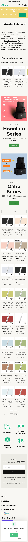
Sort (15, 211)
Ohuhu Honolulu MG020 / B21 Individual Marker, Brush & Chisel (7, 401)
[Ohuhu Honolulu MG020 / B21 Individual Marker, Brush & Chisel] (7, 392)
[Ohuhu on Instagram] (5, 518)
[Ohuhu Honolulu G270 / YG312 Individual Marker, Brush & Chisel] (21, 343)
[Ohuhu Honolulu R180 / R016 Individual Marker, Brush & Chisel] (7, 319)
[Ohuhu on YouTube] (15, 518)
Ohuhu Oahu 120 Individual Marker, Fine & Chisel (20, 279)
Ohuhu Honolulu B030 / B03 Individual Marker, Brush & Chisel (7, 352)
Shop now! (22, 15)
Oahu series (8, 39)
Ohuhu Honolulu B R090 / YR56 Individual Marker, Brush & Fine (7, 255)
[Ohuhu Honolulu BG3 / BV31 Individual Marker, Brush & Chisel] (19, 72)
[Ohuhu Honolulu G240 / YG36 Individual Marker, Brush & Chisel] (21, 294)
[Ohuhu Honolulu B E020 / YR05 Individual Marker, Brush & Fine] (21, 221)
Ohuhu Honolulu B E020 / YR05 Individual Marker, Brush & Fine (20, 230)
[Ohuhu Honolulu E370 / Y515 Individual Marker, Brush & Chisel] (7, 367)
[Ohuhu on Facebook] (2, 518)
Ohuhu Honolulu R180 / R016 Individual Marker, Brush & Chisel (7, 328)
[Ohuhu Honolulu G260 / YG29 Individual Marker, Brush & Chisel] (21, 367)
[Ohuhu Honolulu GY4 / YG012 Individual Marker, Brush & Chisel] (7, 294)
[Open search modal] (19, 5)
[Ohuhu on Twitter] (12, 518)
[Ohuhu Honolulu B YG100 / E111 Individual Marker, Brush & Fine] (21, 245)
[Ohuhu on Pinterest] (7, 518)
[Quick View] (11, 76)
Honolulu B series (10, 41)
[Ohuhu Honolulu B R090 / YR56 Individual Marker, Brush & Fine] (7, 245)
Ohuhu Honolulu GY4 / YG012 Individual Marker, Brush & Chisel (7, 304)
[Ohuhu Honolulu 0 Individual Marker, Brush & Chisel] (21, 319)
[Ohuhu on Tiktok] (10, 518)
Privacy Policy (21, 461)
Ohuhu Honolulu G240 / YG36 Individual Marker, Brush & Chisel (20, 304)
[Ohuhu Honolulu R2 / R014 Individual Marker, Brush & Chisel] (21, 392)
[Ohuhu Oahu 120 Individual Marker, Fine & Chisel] (21, 270)
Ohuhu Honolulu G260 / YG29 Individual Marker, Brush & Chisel (20, 377)
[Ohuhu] (4, 5)
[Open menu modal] (22, 5)
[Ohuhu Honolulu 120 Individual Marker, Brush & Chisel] (7, 72)
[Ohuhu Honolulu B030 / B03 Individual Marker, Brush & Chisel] (7, 343)
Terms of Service (15, 462)
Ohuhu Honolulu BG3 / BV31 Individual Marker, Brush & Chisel (19, 81)
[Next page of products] (18, 411)
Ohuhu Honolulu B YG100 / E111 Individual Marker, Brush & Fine (20, 255)
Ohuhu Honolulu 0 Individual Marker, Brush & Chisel (20, 328)
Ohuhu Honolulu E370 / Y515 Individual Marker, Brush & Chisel (7, 377)
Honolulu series (10, 36)
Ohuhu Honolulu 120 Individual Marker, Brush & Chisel (7, 81)
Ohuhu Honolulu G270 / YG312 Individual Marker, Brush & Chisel (20, 352)
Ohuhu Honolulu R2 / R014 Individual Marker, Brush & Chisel (21, 401)
